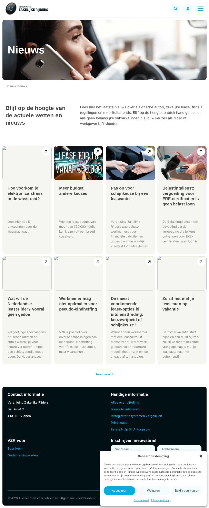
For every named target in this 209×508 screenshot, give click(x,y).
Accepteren (119, 490)
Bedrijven (15, 448)
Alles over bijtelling (125, 402)
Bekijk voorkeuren (187, 490)
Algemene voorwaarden (77, 498)
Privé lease (119, 423)
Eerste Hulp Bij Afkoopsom (130, 429)
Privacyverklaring (161, 500)
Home (10, 86)
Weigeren (153, 490)
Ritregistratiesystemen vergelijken (136, 416)
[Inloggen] (188, 8)
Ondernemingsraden (23, 455)
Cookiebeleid (141, 500)
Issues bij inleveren (125, 409)
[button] (201, 456)
